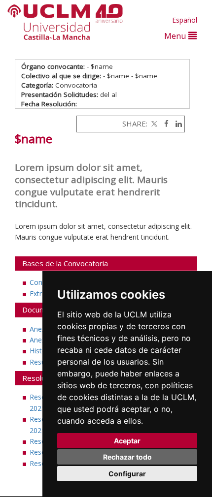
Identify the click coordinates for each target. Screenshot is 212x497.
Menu (176, 35)
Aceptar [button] (127, 440)
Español (184, 20)
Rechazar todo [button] (127, 457)
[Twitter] (153, 123)
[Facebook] (164, 123)
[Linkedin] (176, 123)
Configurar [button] (127, 473)
